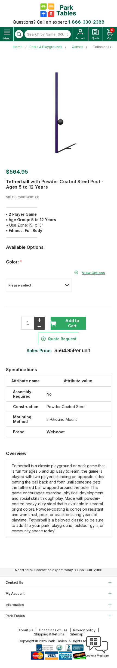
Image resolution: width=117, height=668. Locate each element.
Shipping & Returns (49, 634)
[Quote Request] (95, 34)
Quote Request (62, 338)
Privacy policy (84, 630)
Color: (13, 262)
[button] (97, 657)
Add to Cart (72, 323)
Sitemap (76, 634)
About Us (26, 630)
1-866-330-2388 (86, 22)
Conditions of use (53, 630)
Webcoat (56, 431)
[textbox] (47, 34)
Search (19, 34)
